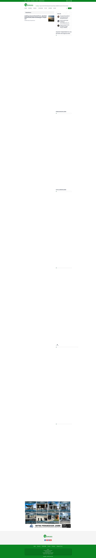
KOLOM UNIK (40, 8)
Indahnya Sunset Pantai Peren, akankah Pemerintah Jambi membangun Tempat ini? (35, 17)
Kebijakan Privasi (59, 546)
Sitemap (49, 546)
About (35, 546)
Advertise (38, 546)
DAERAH (34, 8)
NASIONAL (30, 8)
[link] (45, 540)
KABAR (25, 8)
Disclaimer (53, 546)
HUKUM (54, 8)
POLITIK (45, 8)
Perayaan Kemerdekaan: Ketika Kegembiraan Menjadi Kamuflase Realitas (65, 17)
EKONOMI (50, 8)
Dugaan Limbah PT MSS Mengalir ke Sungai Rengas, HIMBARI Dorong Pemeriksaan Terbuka (53, 5)
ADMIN (70, 8)
